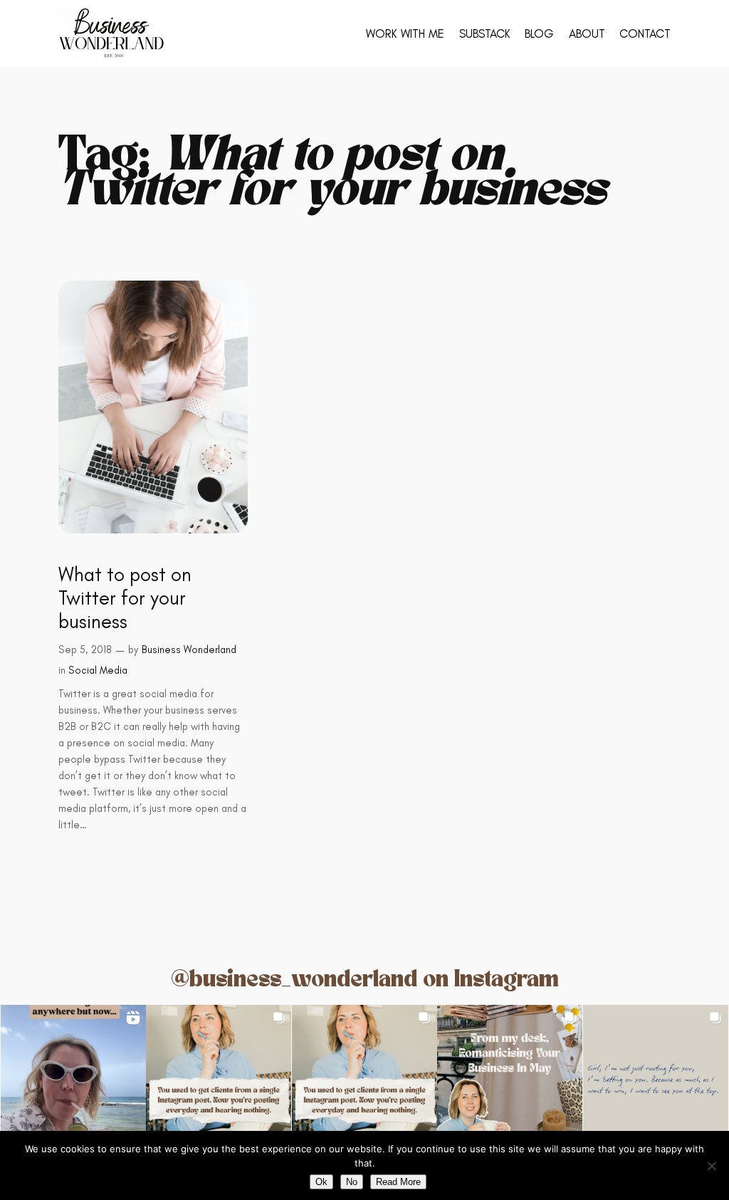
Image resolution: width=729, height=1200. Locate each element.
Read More (398, 1181)
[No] (711, 1166)
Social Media (97, 670)
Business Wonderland (189, 649)
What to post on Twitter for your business (125, 598)
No (351, 1181)
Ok (321, 1181)
